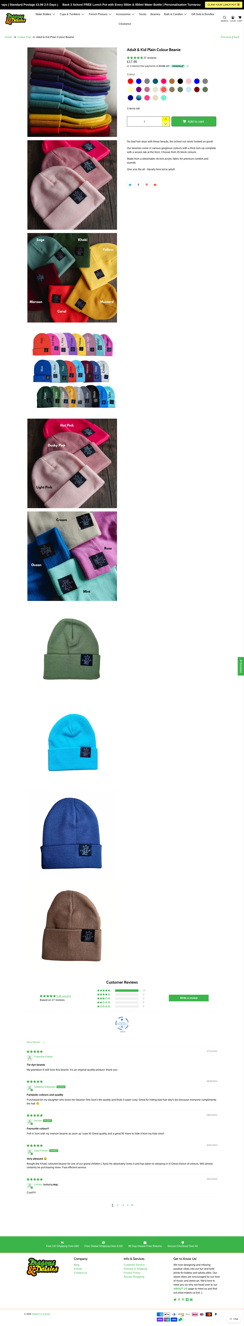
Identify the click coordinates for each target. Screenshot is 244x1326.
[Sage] (155, 89)
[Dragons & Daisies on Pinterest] (183, 1300)
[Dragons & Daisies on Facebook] (179, 1300)
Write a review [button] (189, 998)
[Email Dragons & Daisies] (191, 1300)
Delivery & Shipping (135, 1268)
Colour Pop (24, 37)
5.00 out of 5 (63, 996)
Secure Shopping (134, 1276)
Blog (76, 1264)
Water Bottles (43, 14)
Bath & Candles (173, 14)
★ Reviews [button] (241, 666)
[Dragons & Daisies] (16, 19)
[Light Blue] (196, 81)
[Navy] (130, 97)
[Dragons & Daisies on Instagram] (187, 1300)
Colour (131, 74)
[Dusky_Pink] (147, 89)
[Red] (130, 81)
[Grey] (147, 81)
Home (8, 37)
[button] (135, 57)
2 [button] (118, 1205)
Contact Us (80, 1272)
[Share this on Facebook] (138, 185)
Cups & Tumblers (70, 14)
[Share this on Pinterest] (147, 185)
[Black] (180, 81)
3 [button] (123, 1205)
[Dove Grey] (205, 81)
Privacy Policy (132, 1272)
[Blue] (138, 81)
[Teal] (155, 81)
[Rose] (147, 97)
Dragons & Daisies (41, 1314)
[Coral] (163, 89)
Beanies (155, 14)
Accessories (123, 14)
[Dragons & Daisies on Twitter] (175, 1300)
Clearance (125, 23)
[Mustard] (171, 81)
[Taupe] (171, 89)
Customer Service (134, 1264)
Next (236, 37)
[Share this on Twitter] (130, 185)
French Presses (98, 14)
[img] (35, 1051)
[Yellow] (130, 89)
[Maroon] (196, 89)
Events (78, 1268)
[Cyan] (188, 89)
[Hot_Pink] (163, 81)
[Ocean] (138, 97)
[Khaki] (205, 89)
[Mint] (163, 97)
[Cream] (155, 97)
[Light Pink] (188, 81)
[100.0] (122, 1023)
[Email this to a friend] (155, 185)
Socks (142, 14)
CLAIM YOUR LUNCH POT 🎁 (224, 4)
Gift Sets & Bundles (202, 14)
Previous (226, 37)
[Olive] (180, 89)
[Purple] (138, 89)
